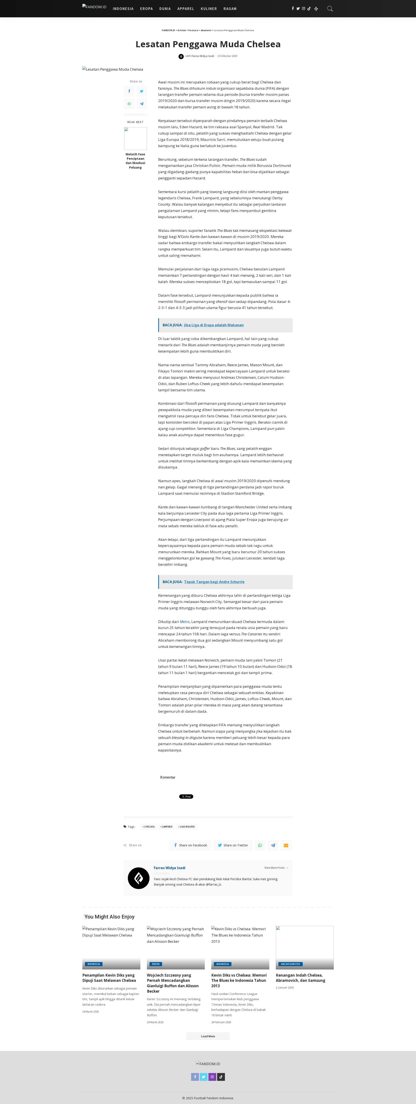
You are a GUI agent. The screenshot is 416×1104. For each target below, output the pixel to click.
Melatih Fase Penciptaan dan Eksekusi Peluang (135, 160)
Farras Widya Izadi (203, 56)
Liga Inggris (187, 826)
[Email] (286, 845)
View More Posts (274, 867)
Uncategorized (290, 964)
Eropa (156, 964)
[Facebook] (293, 8)
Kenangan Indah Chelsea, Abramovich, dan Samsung (300, 978)
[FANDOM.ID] (94, 8)
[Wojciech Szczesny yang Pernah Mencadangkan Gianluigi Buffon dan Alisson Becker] (176, 947)
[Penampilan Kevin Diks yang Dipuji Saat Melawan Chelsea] (111, 947)
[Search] (330, 8)
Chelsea (149, 826)
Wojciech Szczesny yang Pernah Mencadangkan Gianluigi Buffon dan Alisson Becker (173, 983)
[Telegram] (141, 104)
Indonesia (94, 964)
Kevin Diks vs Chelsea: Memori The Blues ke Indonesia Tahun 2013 (239, 980)
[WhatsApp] (129, 104)
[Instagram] (303, 8)
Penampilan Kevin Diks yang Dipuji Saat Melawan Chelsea (109, 978)
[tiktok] (309, 8)
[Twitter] (298, 8)
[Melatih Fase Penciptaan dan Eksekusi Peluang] (135, 138)
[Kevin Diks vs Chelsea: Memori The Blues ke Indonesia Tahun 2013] (240, 947)
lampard (167, 826)
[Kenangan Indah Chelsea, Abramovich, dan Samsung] (305, 947)
